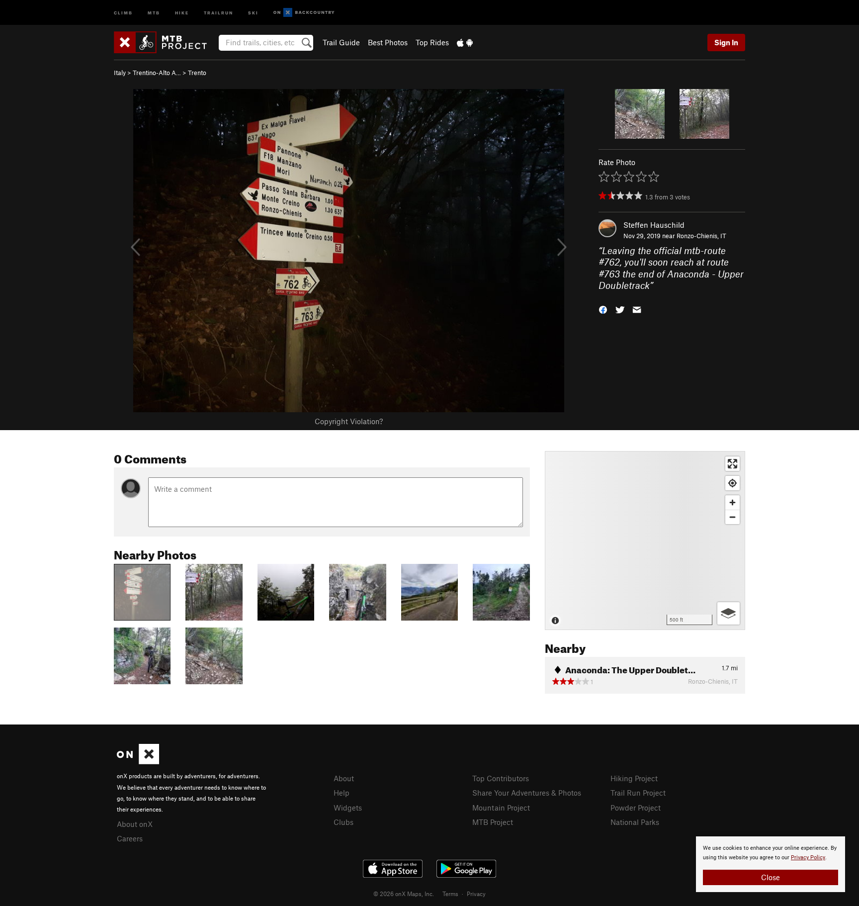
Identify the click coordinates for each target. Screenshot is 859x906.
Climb (123, 12)
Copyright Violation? (349, 421)
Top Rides (432, 42)
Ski (253, 12)
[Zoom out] (732, 517)
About (344, 778)
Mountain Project (501, 807)
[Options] (728, 613)
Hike (182, 12)
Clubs (343, 821)
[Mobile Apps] (465, 42)
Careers (130, 838)
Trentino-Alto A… (157, 73)
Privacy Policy (808, 857)
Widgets (348, 807)
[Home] (165, 42)
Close (770, 877)
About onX (135, 823)
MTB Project (492, 821)
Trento (197, 73)
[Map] (645, 541)
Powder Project (635, 807)
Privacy (476, 893)
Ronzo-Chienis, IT (701, 236)
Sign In (726, 42)
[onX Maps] (138, 761)
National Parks (634, 821)
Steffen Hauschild (654, 224)
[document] (770, 864)
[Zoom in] (732, 502)
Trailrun (218, 12)
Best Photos (388, 42)
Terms (450, 893)
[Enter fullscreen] (732, 463)
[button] (603, 308)
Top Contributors (500, 778)
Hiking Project (634, 778)
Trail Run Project (638, 792)
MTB (154, 12)
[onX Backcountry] (304, 12)
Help (341, 792)
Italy (120, 73)
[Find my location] (732, 483)
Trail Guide (341, 42)
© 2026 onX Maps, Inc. (403, 893)
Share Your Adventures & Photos (526, 792)
